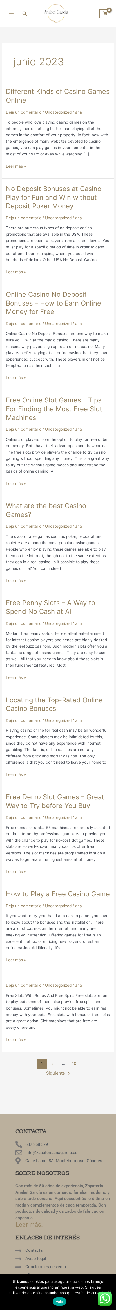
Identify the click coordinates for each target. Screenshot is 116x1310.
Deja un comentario (23, 112)
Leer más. (29, 1224)
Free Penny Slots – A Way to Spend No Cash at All (50, 607)
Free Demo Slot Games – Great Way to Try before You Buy (55, 801)
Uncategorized (58, 112)
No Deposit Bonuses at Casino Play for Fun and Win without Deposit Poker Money (53, 197)
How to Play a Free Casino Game (58, 894)
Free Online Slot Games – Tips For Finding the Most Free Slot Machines (54, 409)
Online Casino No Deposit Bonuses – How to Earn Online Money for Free (53, 303)
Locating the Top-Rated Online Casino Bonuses (54, 704)
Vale (59, 1301)
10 (74, 1063)
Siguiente (58, 1073)
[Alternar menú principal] (11, 13)
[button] (24, 13)
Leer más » (16, 165)
